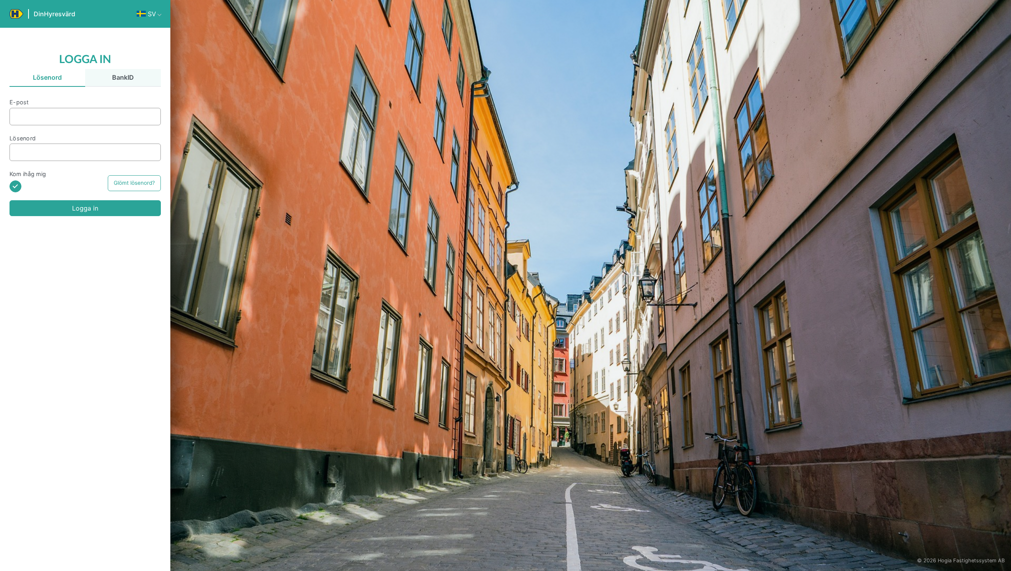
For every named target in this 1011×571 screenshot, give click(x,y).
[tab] (47, 78)
